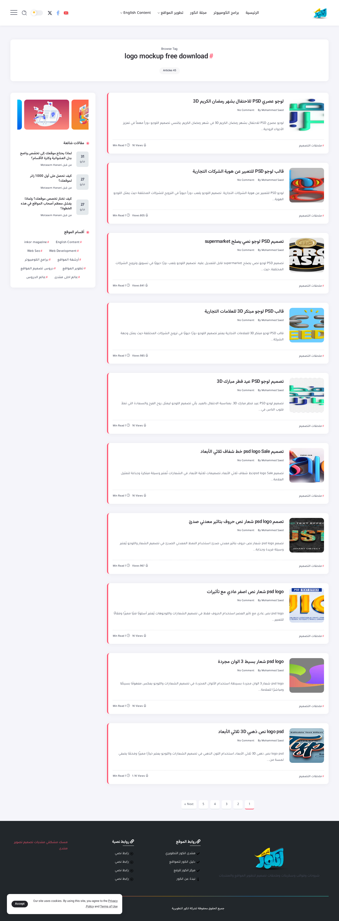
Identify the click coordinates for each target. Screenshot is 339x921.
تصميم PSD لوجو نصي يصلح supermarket (244, 241)
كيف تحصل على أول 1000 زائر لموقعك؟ (51, 178)
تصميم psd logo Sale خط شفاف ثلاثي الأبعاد (242, 451)
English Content (68, 242)
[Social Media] (66, 13)
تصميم (28, 842)
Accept (19, 904)
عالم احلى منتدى (66, 277)
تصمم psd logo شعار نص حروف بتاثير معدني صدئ (236, 522)
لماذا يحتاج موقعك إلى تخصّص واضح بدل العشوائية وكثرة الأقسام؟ (46, 156)
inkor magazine (35, 242)
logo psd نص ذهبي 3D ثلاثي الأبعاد (251, 732)
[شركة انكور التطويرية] (320, 13)
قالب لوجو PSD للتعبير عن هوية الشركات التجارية (238, 171)
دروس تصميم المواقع (37, 268)
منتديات (39, 842)
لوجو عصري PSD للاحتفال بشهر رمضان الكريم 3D (238, 101)
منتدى (63, 848)
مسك (63, 842)
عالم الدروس (35, 277)
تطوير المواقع (72, 268)
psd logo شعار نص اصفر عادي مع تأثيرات (245, 592)
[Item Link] (306, 115)
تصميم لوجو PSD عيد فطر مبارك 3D (250, 381)
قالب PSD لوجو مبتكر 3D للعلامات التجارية (244, 311)
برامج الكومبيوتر (36, 260)
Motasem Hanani (51, 165)
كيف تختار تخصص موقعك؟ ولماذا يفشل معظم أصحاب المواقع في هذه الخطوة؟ (46, 203)
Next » (189, 804)
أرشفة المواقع (68, 260)
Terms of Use (109, 906)
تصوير (18, 842)
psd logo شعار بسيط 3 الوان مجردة (251, 661)
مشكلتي (52, 842)
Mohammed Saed (273, 110)
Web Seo (33, 251)
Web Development (63, 251)
